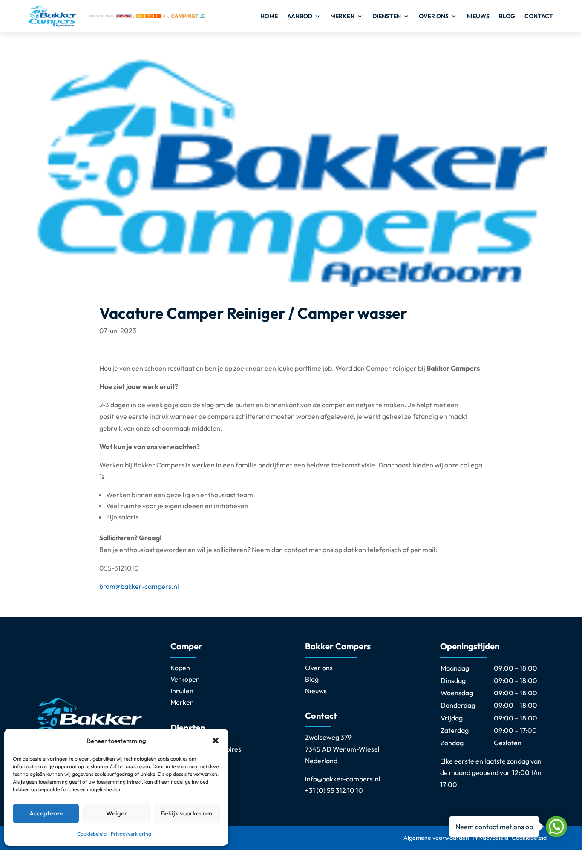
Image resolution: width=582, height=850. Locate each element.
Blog (507, 16)
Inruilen (181, 690)
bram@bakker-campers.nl (139, 586)
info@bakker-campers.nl (342, 779)
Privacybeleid (490, 837)
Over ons (434, 16)
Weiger (116, 813)
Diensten (386, 16)
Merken (342, 16)
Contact (538, 16)
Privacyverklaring (131, 833)
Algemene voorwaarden (436, 837)
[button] (215, 740)
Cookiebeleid (92, 833)
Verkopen (185, 679)
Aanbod (299, 16)
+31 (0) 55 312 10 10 (334, 790)
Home (269, 16)
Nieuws (478, 16)
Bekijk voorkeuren (186, 813)
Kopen (180, 667)
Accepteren (46, 813)
